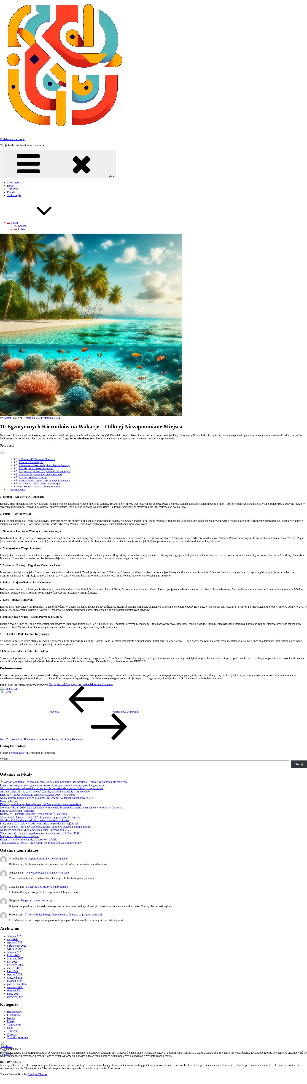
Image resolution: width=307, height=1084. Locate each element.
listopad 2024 (14, 980)
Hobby (11, 185)
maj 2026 (12, 939)
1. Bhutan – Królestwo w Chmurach (37, 459)
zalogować (18, 752)
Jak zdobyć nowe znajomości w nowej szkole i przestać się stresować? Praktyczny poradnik (51, 788)
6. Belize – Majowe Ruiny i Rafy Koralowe (40, 474)
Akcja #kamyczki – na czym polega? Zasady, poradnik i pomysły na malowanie (45, 791)
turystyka (76, 684)
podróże (65, 684)
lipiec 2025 (13, 955)
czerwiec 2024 (15, 996)
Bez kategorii (14, 1011)
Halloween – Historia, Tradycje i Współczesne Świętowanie (33, 813)
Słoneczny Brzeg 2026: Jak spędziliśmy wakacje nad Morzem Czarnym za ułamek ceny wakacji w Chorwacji (61, 807)
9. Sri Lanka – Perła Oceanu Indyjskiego (39, 483)
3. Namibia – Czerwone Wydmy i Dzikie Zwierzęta (44, 465)
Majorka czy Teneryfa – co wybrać (19, 836)
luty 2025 (12, 971)
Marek (8, 417)
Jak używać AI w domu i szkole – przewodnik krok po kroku (34, 820)
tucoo (10, 1027)
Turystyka (12, 188)
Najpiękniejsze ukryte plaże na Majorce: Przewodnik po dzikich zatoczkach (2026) (46, 797)
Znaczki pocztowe (17, 1037)
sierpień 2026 (14, 936)
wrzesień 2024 (15, 987)
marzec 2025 (14, 968)
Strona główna (15, 182)
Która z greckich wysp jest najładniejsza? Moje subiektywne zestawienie (40, 804)
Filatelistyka (14, 1014)
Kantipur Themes (37, 1074)
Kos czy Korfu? (9, 801)
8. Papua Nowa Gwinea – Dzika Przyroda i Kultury (45, 480)
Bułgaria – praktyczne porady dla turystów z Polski (28, 839)
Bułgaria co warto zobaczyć (36, 900)
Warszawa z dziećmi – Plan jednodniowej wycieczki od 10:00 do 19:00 (40, 833)
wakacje (87, 684)
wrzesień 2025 (15, 948)
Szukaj (4, 758)
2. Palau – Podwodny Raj (31, 462)
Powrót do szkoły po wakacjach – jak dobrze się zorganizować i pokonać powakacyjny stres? (52, 785)
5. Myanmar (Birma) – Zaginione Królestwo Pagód (44, 471)
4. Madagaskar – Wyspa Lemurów (36, 468)
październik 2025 (16, 945)
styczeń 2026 (14, 942)
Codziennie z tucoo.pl (12, 139)
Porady (11, 192)
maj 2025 (12, 961)
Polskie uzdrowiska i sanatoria (17, 810)
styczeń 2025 (14, 974)
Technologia (14, 195)
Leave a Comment (102, 684)
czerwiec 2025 (15, 958)
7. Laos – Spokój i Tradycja (33, 477)
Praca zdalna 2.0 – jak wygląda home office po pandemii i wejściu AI (39, 823)
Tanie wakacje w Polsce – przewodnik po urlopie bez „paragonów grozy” (41, 842)
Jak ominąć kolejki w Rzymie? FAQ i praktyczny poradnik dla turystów (40, 817)
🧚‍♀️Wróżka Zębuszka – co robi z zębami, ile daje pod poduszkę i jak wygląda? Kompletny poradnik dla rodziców (63, 781)
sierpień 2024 (14, 990)
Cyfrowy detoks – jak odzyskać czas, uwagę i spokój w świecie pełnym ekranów (45, 826)
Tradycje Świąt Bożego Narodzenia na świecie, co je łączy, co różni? (63, 914)
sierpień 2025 (14, 952)
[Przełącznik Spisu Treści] (2, 453)
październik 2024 (16, 984)
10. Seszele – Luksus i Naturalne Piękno (40, 486)
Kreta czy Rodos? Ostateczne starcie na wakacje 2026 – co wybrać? (38, 794)
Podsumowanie (17, 489)
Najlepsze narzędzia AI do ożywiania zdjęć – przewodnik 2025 (35, 829)
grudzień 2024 (15, 977)
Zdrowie (12, 1034)
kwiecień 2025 (15, 964)
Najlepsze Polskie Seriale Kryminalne (46, 858)
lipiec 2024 (13, 993)
